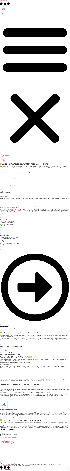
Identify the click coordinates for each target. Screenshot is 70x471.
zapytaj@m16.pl (9, 464)
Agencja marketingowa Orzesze (8, 441)
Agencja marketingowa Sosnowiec (8, 438)
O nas (3, 10)
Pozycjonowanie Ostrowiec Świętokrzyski (17, 210)
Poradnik (3, 12)
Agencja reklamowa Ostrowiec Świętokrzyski (9, 178)
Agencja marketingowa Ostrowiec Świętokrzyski (10, 185)
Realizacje (4, 9)
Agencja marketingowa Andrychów (9, 440)
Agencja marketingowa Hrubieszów (9, 437)
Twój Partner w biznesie (5, 183)
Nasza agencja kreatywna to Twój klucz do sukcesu (10, 181)
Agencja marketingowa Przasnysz (8, 442)
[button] (35, 84)
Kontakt (3, 13)
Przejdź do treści (3, 0)
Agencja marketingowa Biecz (7, 443)
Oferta (3, 8)
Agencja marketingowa (6, 7)
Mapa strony (27, 465)
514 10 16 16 (2, 464)
